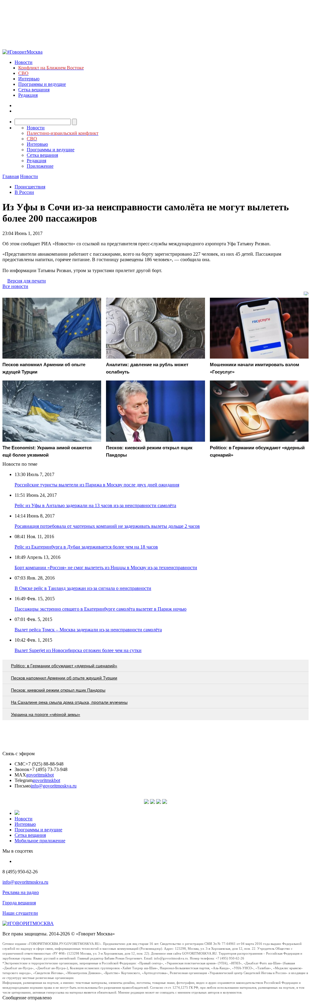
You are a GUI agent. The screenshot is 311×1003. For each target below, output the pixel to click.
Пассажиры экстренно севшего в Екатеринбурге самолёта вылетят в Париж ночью (100, 609)
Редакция (28, 95)
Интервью (28, 78)
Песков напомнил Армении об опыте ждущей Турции (64, 677)
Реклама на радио (20, 892)
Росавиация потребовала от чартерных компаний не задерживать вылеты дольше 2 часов (107, 526)
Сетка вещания (34, 89)
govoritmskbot (40, 774)
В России (24, 192)
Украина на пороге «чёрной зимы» (45, 714)
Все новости (15, 286)
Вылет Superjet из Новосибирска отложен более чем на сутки (78, 650)
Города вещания (19, 902)
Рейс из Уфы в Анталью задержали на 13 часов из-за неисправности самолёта (95, 505)
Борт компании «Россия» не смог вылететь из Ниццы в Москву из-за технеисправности (106, 567)
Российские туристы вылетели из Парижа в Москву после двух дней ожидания (97, 484)
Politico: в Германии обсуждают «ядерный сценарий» (64, 665)
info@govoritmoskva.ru (54, 785)
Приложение (40, 166)
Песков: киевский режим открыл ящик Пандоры (58, 690)
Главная (10, 176)
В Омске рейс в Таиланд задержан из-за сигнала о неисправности (83, 588)
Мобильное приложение (40, 840)
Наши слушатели (20, 913)
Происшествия (30, 186)
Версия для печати (26, 280)
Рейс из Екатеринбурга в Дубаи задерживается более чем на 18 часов (86, 546)
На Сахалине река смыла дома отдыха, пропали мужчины (69, 702)
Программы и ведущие (42, 84)
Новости (23, 62)
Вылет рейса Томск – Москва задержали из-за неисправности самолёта (88, 629)
